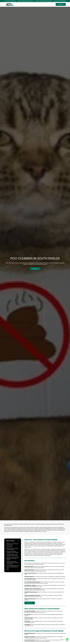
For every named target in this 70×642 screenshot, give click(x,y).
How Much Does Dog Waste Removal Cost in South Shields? (13, 558)
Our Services (9, 546)
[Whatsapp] (67, 639)
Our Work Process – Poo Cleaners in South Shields (12, 555)
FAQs (8, 569)
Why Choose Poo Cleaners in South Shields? (12, 549)
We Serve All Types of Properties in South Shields (12, 552)
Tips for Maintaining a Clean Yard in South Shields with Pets (13, 567)
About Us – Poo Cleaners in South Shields (13, 544)
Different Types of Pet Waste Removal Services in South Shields (13, 563)
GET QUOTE (35, 268)
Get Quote (60, 4)
